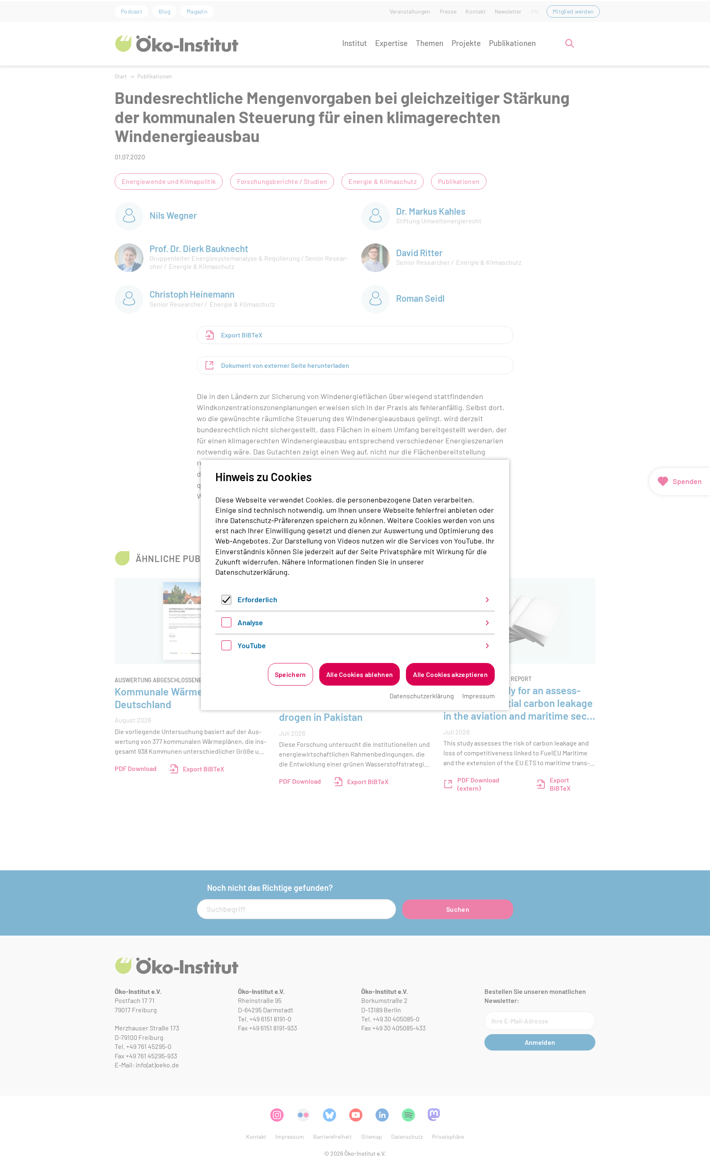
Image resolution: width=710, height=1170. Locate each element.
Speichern (290, 674)
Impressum (478, 696)
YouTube (251, 645)
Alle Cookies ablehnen (359, 674)
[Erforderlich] (226, 601)
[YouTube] (226, 647)
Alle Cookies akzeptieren (450, 674)
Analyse (250, 622)
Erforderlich (257, 599)
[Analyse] (226, 624)
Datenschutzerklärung (251, 571)
